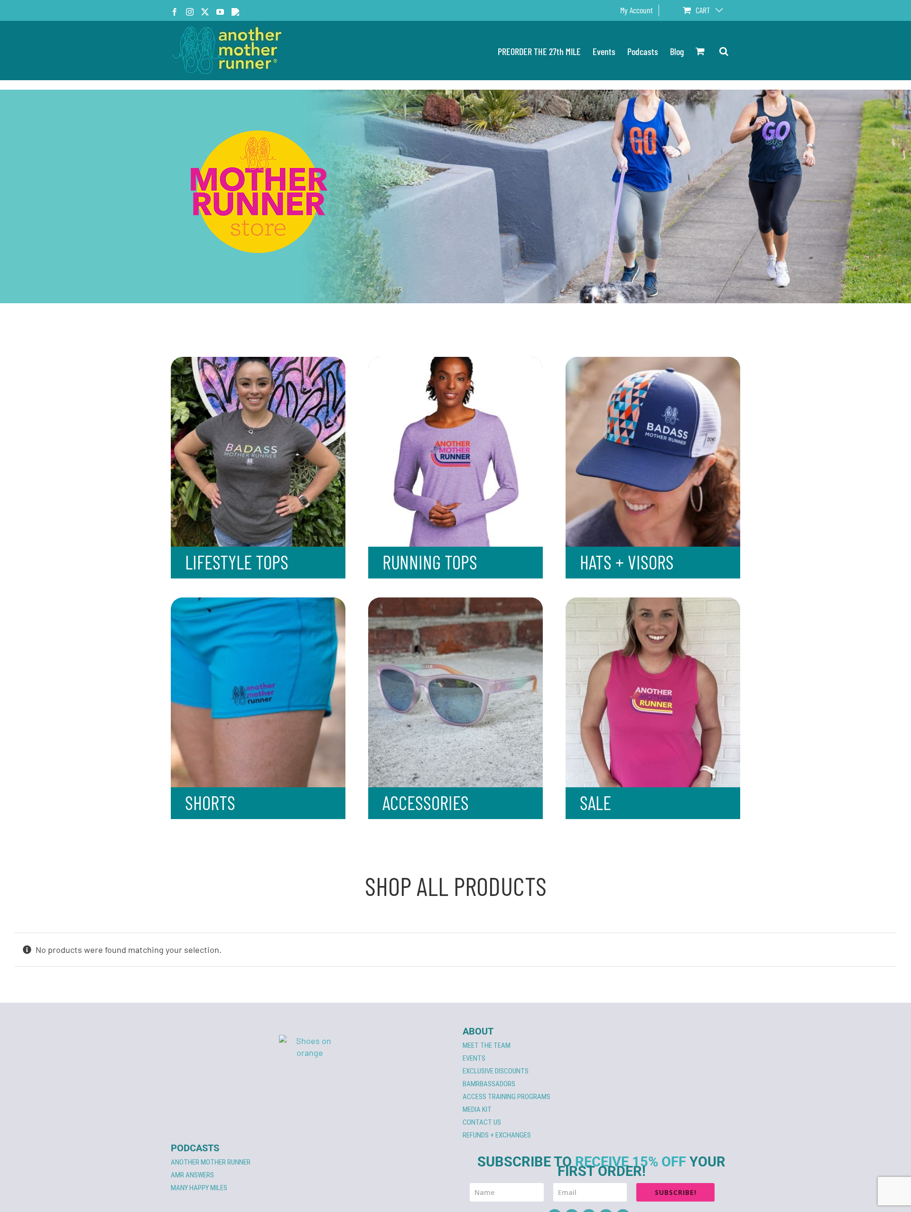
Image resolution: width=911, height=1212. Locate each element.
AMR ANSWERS (192, 1175)
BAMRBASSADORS (489, 1084)
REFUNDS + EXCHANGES (497, 1135)
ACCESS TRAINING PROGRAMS (506, 1096)
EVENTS (474, 1058)
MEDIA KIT (477, 1109)
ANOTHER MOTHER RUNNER (211, 1162)
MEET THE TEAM (487, 1045)
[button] (723, 50)
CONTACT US (482, 1122)
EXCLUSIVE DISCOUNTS (496, 1071)
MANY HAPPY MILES (199, 1188)
